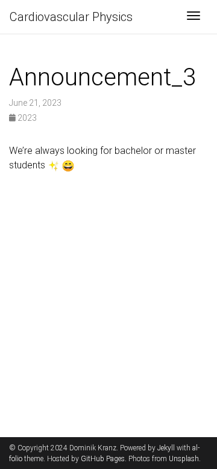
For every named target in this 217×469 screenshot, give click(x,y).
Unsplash (184, 459)
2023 (26, 118)
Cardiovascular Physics (71, 17)
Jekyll (166, 448)
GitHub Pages (103, 459)
